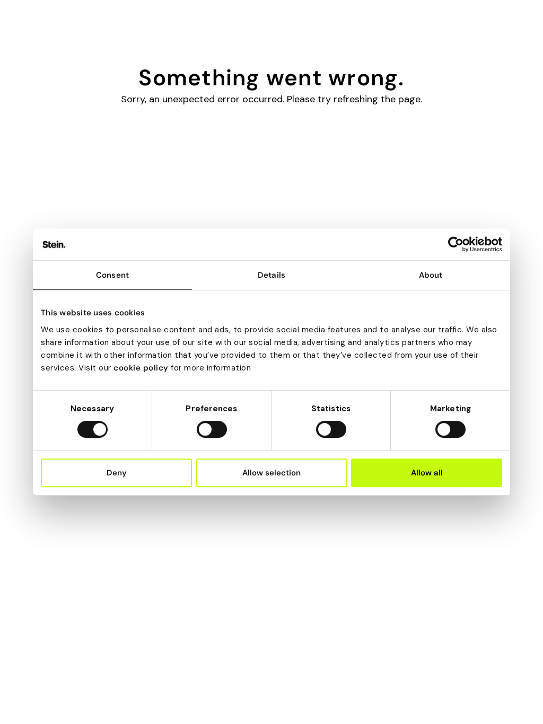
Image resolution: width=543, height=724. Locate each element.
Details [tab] (271, 275)
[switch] (212, 429)
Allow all (427, 472)
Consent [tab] (112, 275)
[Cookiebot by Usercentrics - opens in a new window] (455, 244)
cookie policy (141, 368)
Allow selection (271, 472)
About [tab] (431, 275)
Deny (117, 472)
